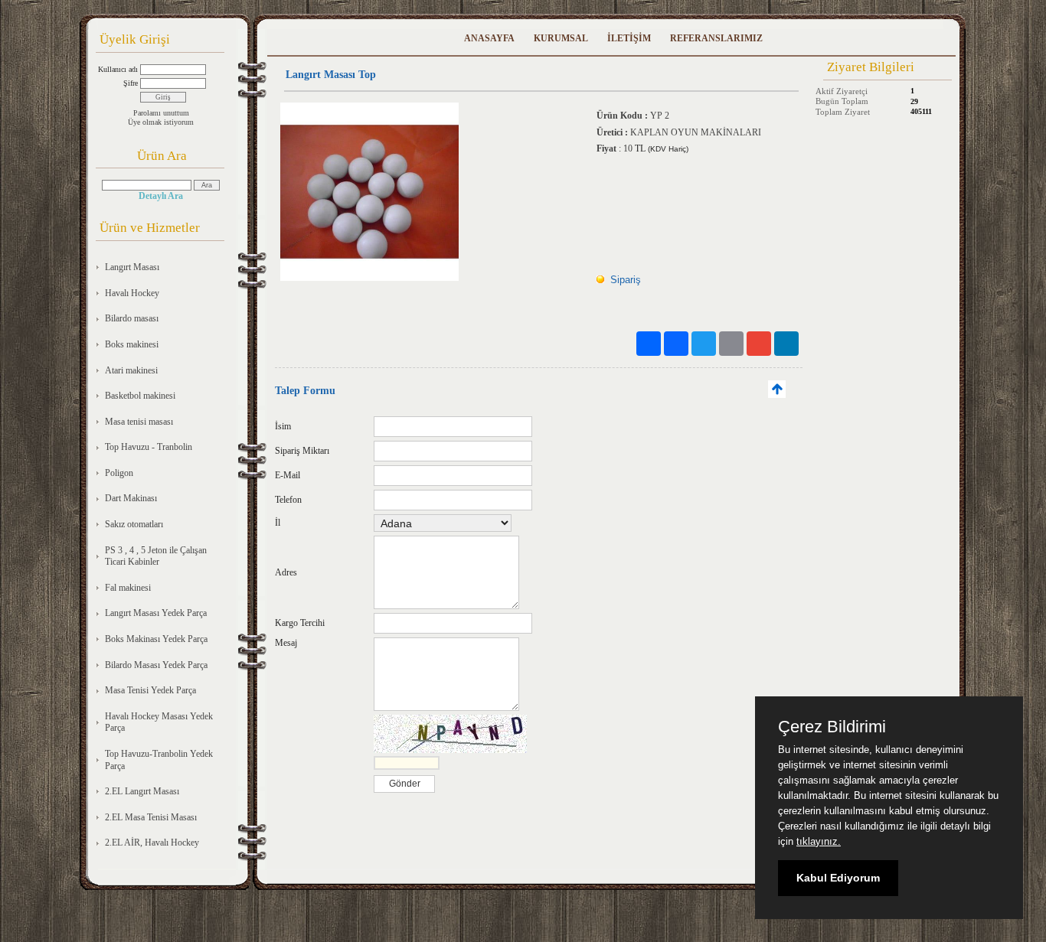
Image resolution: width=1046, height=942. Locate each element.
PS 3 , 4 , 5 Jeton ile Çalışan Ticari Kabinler (156, 556)
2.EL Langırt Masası (142, 791)
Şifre (130, 83)
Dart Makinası (131, 498)
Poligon (119, 473)
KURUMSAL (561, 38)
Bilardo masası (132, 318)
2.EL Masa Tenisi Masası (151, 817)
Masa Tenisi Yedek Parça (150, 690)
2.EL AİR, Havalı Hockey (152, 842)
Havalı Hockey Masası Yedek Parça (159, 722)
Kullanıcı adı (118, 69)
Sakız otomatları (134, 524)
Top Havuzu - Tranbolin (148, 447)
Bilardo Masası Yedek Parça (156, 665)
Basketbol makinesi (140, 395)
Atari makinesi (131, 370)
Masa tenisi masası (139, 421)
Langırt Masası (132, 267)
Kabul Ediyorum (838, 878)
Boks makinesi (132, 344)
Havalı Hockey (132, 293)
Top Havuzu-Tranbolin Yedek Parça (159, 759)
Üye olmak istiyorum (161, 122)
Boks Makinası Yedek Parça (156, 639)
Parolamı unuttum (161, 113)
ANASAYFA (489, 38)
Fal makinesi (128, 587)
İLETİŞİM (629, 38)
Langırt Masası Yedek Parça (156, 613)
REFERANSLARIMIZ (716, 38)
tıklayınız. (818, 841)
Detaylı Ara (161, 196)
